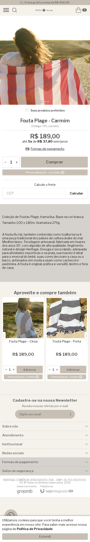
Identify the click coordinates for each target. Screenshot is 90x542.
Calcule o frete (45, 184)
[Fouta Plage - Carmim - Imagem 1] (45, 60)
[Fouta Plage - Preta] (67, 339)
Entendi (45, 536)
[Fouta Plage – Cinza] (23, 339)
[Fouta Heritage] (43, 10)
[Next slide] (85, 60)
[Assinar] (70, 414)
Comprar (54, 162)
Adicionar (29, 369)
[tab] (42, 101)
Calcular (76, 193)
